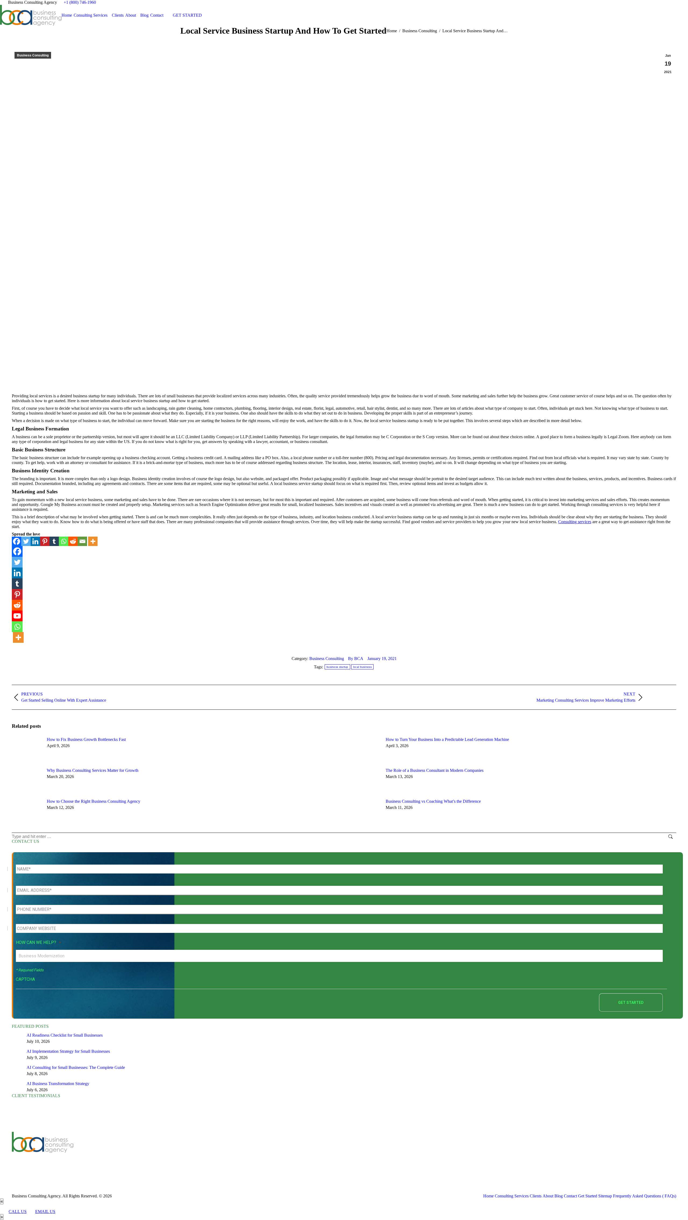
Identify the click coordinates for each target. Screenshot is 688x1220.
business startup (337, 666)
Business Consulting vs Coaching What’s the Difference (433, 801)
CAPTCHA (25, 979)
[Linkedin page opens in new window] (209, 1153)
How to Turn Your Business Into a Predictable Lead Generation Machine (447, 739)
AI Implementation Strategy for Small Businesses (68, 1051)
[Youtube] (17, 616)
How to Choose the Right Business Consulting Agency (93, 801)
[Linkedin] (35, 541)
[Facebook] (16, 541)
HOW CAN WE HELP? (38, 942)
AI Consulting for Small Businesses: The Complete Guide (76, 1067)
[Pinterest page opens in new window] (225, 1153)
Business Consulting (33, 55)
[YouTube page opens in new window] (201, 1153)
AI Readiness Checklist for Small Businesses (65, 1035)
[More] (93, 541)
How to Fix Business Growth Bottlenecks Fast (86, 739)
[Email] (82, 541)
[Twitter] (26, 541)
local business (362, 666)
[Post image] (26, 749)
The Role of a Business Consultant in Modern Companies (434, 770)
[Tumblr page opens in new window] (217, 1153)
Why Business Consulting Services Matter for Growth (92, 770)
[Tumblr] (54, 541)
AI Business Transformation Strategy (58, 1083)
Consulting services (574, 521)
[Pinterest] (44, 541)
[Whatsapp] (63, 541)
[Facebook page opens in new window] (184, 1153)
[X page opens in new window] (192, 1153)
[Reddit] (73, 541)
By (355, 658)
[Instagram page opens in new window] (233, 1153)
